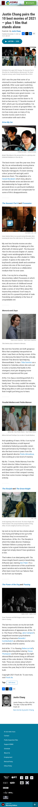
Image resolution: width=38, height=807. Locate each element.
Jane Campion (27, 633)
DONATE (31, 3)
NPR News (12, 682)
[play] (3, 804)
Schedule (7, 748)
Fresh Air (9, 677)
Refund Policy (8, 761)
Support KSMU (8, 744)
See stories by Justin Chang (23, 710)
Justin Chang (16, 31)
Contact (6, 735)
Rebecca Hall (27, 648)
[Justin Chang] (6, 700)
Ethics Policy (8, 766)
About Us (7, 753)
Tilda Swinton (26, 362)
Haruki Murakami (9, 179)
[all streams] (35, 804)
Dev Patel (24, 563)
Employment (8, 757)
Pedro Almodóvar (27, 454)
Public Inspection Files (11, 740)
